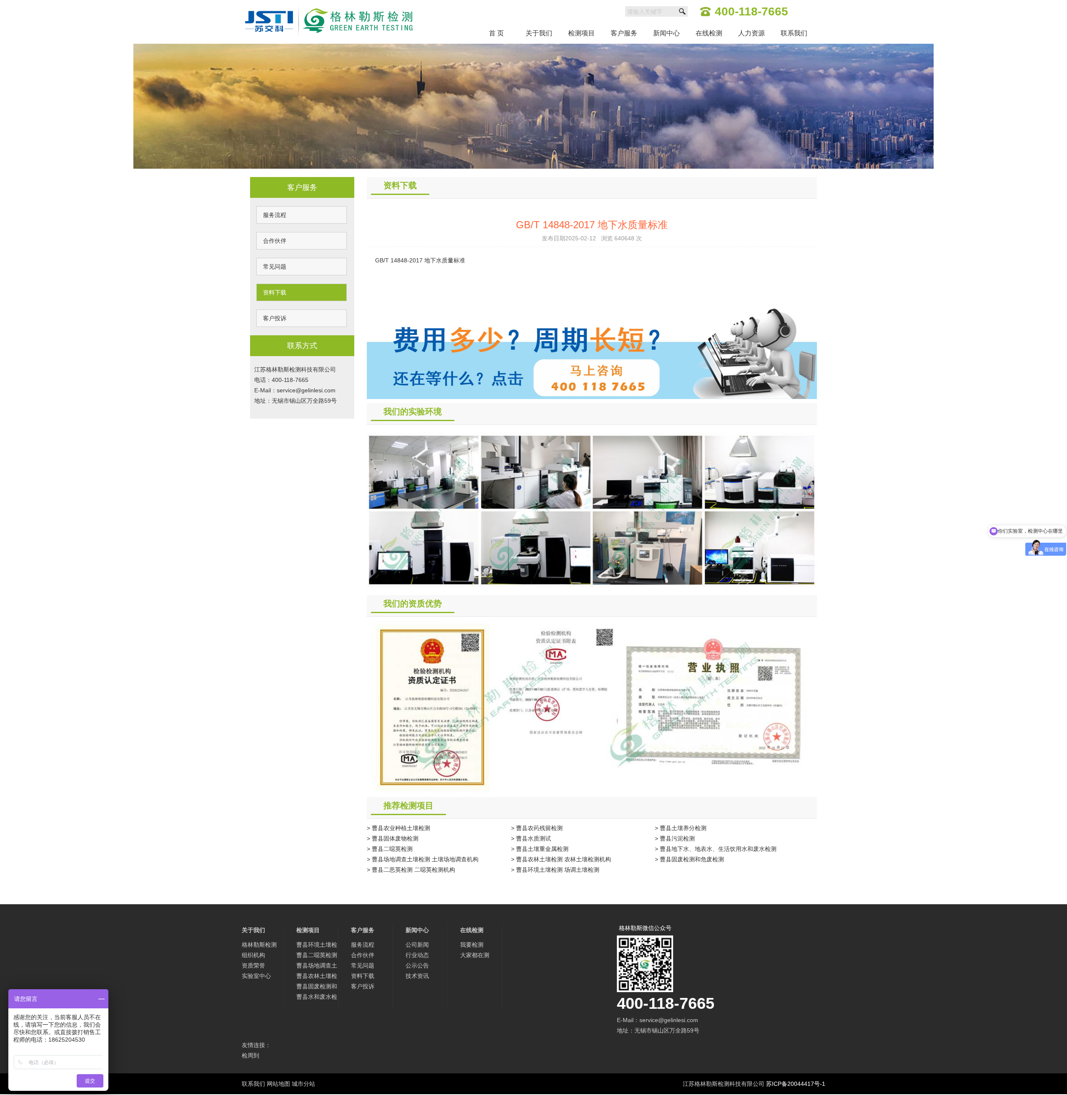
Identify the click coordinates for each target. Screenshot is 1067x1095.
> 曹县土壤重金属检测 (540, 849)
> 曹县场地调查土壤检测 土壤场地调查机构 (422, 859)
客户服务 (624, 33)
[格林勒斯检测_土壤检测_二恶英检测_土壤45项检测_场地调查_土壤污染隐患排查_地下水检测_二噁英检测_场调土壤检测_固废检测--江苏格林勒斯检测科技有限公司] (329, 5)
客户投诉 (274, 318)
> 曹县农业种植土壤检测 (398, 828)
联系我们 (794, 33)
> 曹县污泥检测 (675, 838)
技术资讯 (417, 976)
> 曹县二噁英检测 (390, 849)
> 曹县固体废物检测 (392, 838)
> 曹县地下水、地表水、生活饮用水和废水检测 (715, 849)
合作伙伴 (274, 240)
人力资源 (751, 33)
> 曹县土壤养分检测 (680, 828)
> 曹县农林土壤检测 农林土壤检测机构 (561, 859)
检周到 (250, 1055)
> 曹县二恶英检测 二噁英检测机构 (411, 869)
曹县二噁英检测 (316, 955)
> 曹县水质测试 (531, 838)
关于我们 (539, 33)
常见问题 (274, 266)
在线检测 (709, 33)
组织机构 (253, 955)
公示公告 (417, 965)
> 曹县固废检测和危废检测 (689, 859)
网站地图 (278, 1083)
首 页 (496, 33)
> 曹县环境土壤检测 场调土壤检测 (555, 869)
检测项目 (581, 33)
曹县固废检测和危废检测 (316, 987)
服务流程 (274, 215)
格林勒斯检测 (259, 944)
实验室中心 (256, 976)
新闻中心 (666, 33)
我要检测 (471, 944)
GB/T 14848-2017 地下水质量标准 (420, 260)
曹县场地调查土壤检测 (316, 966)
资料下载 (274, 292)
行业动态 (417, 955)
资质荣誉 (253, 965)
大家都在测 (474, 955)
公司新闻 (417, 944)
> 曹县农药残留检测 (537, 828)
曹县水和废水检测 (316, 997)
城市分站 (303, 1083)
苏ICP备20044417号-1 (795, 1083)
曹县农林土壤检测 (316, 977)
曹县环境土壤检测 (316, 945)
